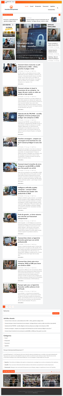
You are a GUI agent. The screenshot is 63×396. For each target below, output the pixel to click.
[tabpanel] (31, 42)
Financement (45, 6)
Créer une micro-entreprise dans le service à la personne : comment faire (12, 381)
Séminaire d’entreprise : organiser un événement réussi (31, 380)
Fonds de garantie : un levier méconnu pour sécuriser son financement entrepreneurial (29, 216)
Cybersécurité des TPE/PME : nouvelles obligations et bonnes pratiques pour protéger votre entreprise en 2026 (30, 116)
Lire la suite (20, 84)
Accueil (26, 6)
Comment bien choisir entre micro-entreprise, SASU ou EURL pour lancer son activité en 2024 (29, 263)
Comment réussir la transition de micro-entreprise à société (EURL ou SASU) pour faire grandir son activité (29, 166)
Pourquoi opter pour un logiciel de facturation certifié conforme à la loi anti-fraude (28, 287)
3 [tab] (43, 58)
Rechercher (6, 311)
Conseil (31, 6)
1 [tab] (39, 58)
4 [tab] (45, 58)
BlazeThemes (35, 392)
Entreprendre (38, 6)
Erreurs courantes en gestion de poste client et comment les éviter (53, 45)
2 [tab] (41, 58)
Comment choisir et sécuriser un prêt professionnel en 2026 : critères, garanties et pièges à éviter (29, 67)
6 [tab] (59, 371)
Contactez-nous (51, 9)
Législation (52, 6)
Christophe (51, 47)
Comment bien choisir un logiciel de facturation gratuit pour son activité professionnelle (29, 240)
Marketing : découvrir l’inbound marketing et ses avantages (53, 58)
